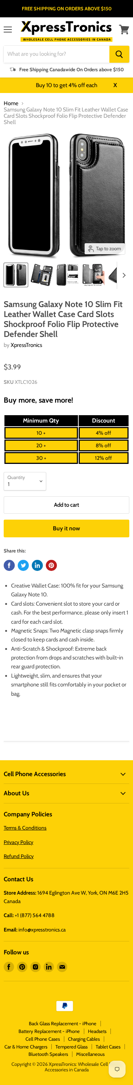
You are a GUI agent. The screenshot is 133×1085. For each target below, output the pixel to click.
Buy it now (66, 528)
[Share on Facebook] (9, 565)
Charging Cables (84, 1039)
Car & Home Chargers (25, 1047)
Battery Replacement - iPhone (49, 1031)
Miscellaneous (90, 1054)
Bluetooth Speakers (48, 1054)
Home (11, 103)
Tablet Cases (108, 1047)
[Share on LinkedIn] (37, 565)
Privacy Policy (18, 842)
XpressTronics (26, 345)
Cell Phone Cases (42, 1039)
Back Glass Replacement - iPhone (62, 1023)
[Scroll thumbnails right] (123, 275)
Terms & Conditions (25, 827)
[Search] (119, 54)
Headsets (97, 1031)
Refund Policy (19, 856)
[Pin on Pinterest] (51, 565)
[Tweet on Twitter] (23, 565)
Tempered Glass (71, 1047)
